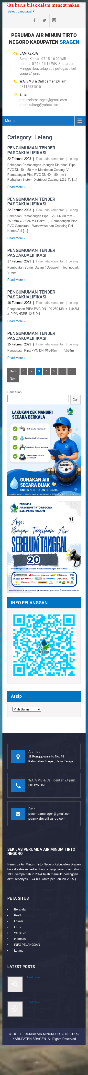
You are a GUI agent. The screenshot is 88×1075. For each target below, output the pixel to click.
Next (13, 378)
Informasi (20, 939)
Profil (17, 915)
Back (13, 371)
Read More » (16, 187)
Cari (75, 399)
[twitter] (44, 20)
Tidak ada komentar (50, 159)
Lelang (73, 159)
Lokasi (18, 921)
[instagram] (53, 20)
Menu (10, 120)
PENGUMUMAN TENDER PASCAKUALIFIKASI (31, 150)
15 (71, 371)
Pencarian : (15, 392)
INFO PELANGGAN (27, 944)
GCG (17, 927)
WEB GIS (20, 933)
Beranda (20, 909)
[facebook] (34, 20)
